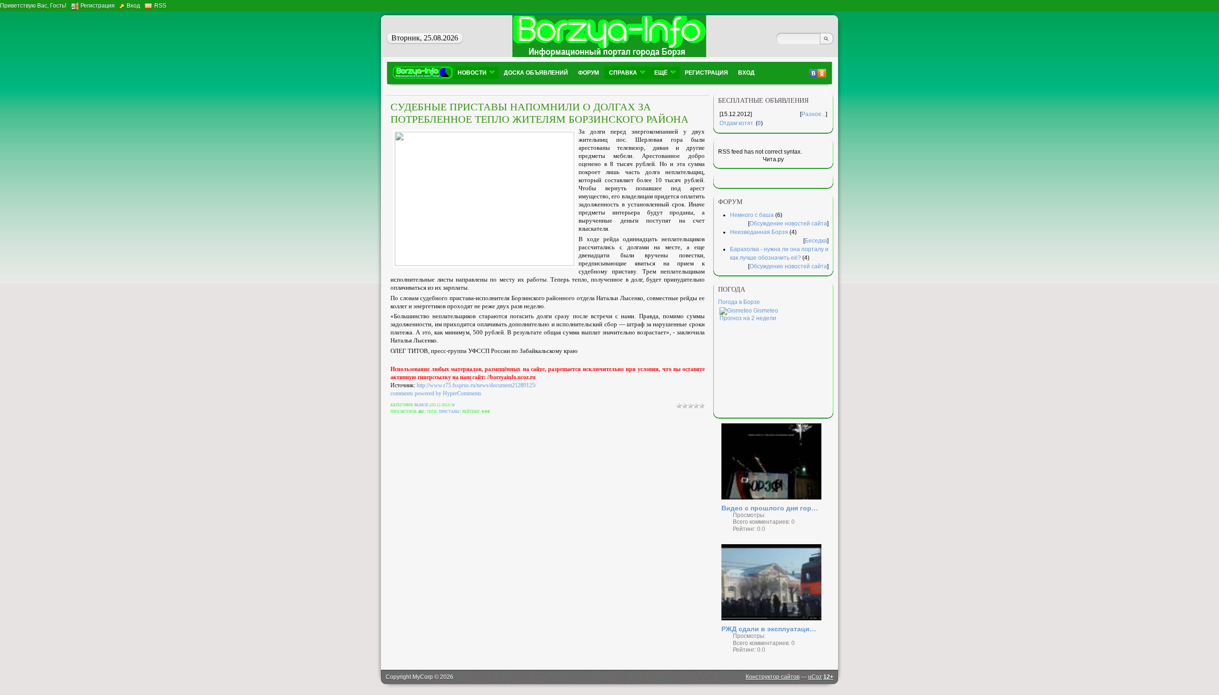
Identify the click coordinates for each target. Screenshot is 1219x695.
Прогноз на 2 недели (747, 318)
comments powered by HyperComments (435, 393)
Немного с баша (752, 215)
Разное (421, 405)
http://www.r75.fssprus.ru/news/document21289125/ (476, 385)
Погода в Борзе (739, 302)
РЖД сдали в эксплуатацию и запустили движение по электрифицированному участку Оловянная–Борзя (771, 629)
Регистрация (97, 5)
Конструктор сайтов (772, 677)
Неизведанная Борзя (759, 232)
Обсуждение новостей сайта (788, 223)
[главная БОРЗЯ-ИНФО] (422, 73)
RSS (160, 5)
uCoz (815, 677)
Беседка (816, 240)
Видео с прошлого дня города (771, 508)
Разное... (813, 114)
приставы (449, 412)
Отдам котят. (736, 123)
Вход (133, 5)
